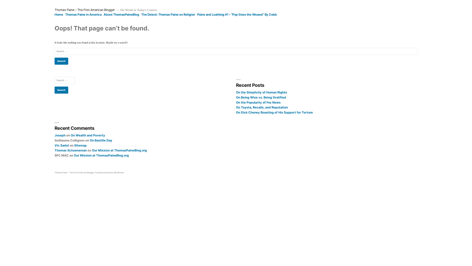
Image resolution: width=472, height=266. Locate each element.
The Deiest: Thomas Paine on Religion (168, 14)
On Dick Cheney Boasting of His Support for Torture (274, 112)
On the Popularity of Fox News (258, 102)
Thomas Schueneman (71, 150)
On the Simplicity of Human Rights (261, 92)
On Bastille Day (101, 140)
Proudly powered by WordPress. (109, 172)
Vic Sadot (62, 145)
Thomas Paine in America (83, 14)
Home (59, 14)
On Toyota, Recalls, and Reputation (262, 107)
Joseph (60, 135)
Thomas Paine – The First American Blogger (85, 10)
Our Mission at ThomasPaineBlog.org (119, 150)
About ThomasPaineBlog (121, 14)
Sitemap (80, 145)
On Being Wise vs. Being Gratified (261, 97)
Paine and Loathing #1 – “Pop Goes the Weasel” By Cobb (237, 14)
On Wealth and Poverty (88, 135)
